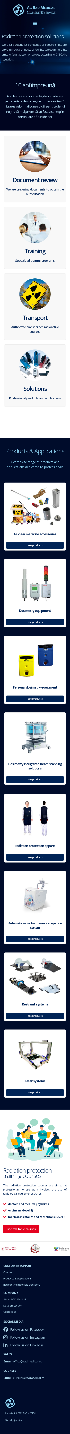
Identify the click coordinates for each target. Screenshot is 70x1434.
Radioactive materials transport (21, 1285)
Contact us (9, 1312)
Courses (7, 1272)
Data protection (12, 1306)
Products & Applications (17, 1279)
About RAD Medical (14, 1300)
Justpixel (18, 1420)
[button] (35, 24)
